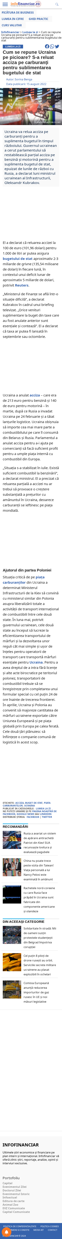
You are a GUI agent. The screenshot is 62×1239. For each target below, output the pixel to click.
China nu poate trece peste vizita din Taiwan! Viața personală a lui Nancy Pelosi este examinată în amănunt (39, 870)
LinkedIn (45, 814)
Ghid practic (38, 19)
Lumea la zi (43, 808)
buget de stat (34, 802)
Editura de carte (13, 1201)
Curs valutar (12, 25)
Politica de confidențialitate (19, 1226)
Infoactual (10, 1197)
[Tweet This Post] (57, 48)
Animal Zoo (10, 1205)
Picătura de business (18, 12)
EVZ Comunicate (14, 1208)
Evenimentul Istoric (16, 1194)
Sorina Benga (23, 79)
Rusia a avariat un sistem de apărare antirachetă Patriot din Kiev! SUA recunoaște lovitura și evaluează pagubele (40, 843)
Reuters (21, 285)
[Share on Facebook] (47, 48)
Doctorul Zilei (12, 1190)
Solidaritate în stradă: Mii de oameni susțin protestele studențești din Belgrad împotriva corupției (40, 938)
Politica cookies (49, 1226)
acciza (35, 395)
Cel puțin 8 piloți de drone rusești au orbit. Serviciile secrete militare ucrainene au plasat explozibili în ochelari (40, 965)
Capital (7, 1183)
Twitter (47, 816)
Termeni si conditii (18, 1230)
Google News (25, 814)
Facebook (33, 816)
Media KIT (38, 1230)
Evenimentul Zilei (15, 1187)
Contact (52, 1230)
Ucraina (36, 662)
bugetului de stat (18, 258)
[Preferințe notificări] (6, 1232)
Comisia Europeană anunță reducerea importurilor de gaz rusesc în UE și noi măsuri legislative (36, 992)
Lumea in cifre (13, 19)
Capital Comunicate (16, 1212)
